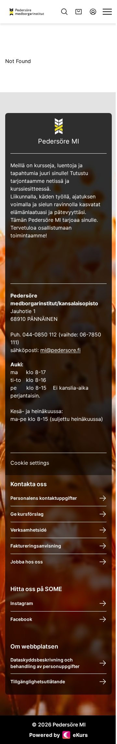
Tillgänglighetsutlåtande (37, 681)
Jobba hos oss (26, 561)
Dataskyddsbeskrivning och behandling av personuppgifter (45, 663)
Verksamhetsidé (28, 530)
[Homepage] (28, 12)
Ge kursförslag (27, 514)
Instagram (21, 603)
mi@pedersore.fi (60, 350)
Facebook (21, 619)
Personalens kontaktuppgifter (43, 498)
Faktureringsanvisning (35, 546)
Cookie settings (29, 463)
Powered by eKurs (58, 735)
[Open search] (64, 12)
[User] (93, 12)
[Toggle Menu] (107, 12)
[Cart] (79, 12)
